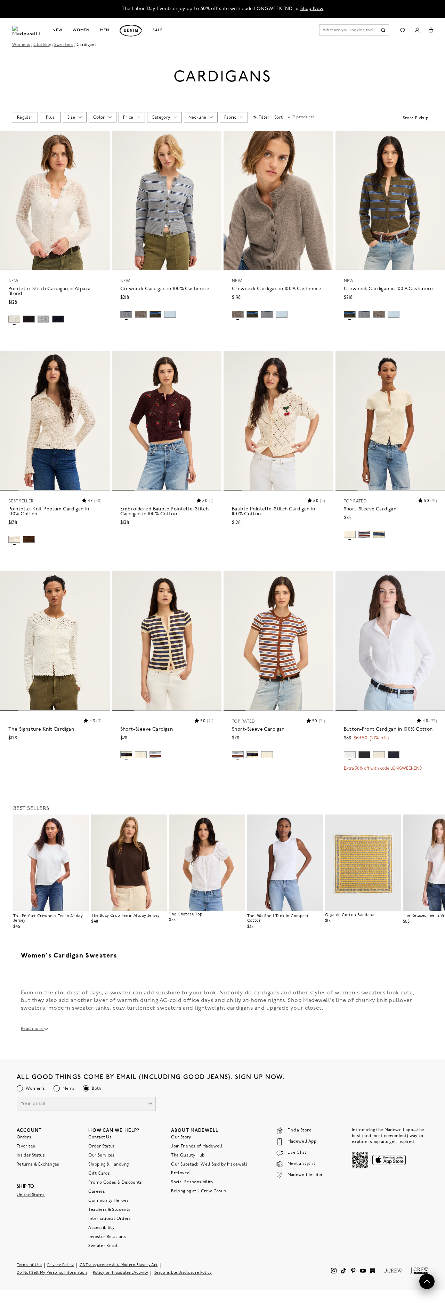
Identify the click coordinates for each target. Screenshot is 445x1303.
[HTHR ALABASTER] (14, 319)
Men (105, 30)
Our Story (181, 1137)
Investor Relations (107, 1237)
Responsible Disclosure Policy (183, 1273)
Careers (96, 1192)
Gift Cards (99, 1173)
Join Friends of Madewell (196, 1146)
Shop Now (312, 8)
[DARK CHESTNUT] (29, 539)
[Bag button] (431, 30)
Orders (24, 1137)
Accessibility (101, 1228)
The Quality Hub (187, 1155)
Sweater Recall (103, 1246)
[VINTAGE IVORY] (379, 754)
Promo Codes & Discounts (115, 1183)
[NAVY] (58, 319)
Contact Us (100, 1137)
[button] (101, 139)
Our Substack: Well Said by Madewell (209, 1164)
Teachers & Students (109, 1210)
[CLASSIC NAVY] (393, 754)
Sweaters (63, 45)
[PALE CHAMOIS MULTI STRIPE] (379, 534)
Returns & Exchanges (38, 1164)
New (57, 30)
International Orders (109, 1219)
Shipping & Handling (108, 1164)
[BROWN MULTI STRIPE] (364, 534)
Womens (21, 45)
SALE (158, 30)
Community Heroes (108, 1201)
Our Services (101, 1155)
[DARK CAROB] (29, 319)
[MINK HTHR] (141, 314)
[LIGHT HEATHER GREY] (43, 319)
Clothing (42, 45)
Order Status (101, 1146)
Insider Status (31, 1155)
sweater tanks (91, 1008)
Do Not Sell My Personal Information (52, 1273)
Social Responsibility (192, 1182)
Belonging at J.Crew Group (198, 1191)
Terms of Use (29, 1265)
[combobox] (25, 117)
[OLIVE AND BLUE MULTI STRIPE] (155, 314)
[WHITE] (350, 754)
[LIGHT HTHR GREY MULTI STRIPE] (126, 314)
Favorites (26, 1146)
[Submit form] (150, 1105)
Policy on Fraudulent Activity (120, 1273)
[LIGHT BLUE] (170, 314)
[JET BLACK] (364, 754)
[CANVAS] (14, 539)
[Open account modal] (417, 30)
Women (81, 30)
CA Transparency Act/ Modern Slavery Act (119, 1265)
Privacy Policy (60, 1265)
